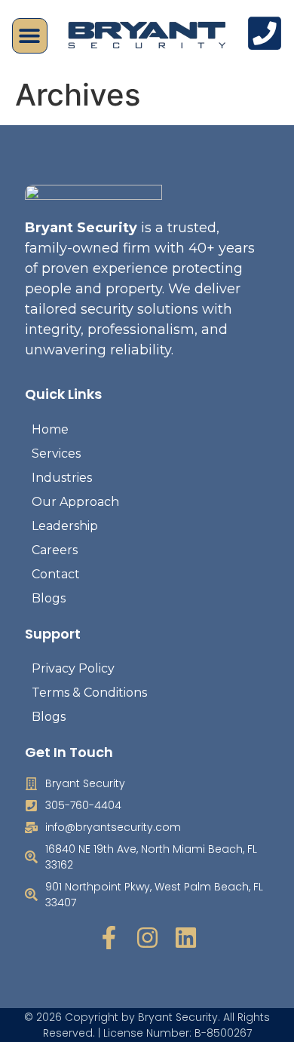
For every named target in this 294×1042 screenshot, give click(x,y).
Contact (56, 574)
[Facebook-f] (109, 937)
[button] (29, 36)
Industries (62, 477)
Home (50, 429)
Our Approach (75, 502)
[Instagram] (147, 937)
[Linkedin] (186, 937)
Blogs (49, 598)
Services (56, 453)
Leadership (65, 526)
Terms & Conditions (89, 692)
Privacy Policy (73, 668)
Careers (55, 550)
